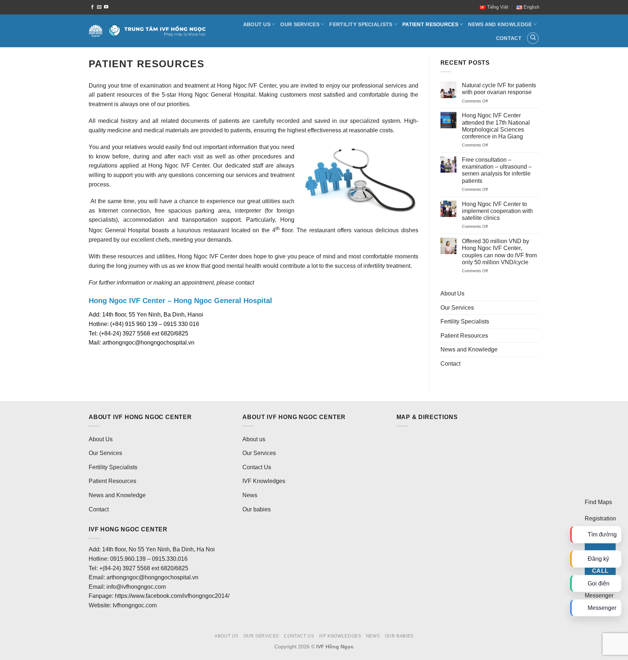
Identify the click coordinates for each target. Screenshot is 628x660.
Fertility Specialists (360, 24)
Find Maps (598, 502)
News (249, 495)
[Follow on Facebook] (92, 7)
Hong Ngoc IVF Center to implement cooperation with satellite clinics (497, 211)
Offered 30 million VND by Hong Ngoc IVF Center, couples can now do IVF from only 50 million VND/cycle (499, 251)
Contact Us (256, 467)
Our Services (299, 24)
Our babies (256, 509)
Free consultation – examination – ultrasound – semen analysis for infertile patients (497, 170)
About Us (256, 24)
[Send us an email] (99, 7)
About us (253, 439)
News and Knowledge (500, 24)
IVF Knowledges (263, 481)
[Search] (533, 38)
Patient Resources (430, 24)
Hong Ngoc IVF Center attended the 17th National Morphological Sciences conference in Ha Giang (496, 126)
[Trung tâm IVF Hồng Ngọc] (147, 30)
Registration (600, 518)
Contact (509, 38)
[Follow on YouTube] (106, 7)
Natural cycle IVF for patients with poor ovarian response (499, 88)
